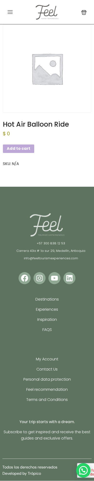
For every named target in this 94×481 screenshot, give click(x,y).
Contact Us (47, 369)
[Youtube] (54, 278)
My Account (47, 359)
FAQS (47, 329)
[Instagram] (40, 278)
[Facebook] (25, 278)
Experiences (47, 309)
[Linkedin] (69, 278)
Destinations (47, 299)
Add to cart (18, 148)
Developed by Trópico (21, 473)
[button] (84, 12)
